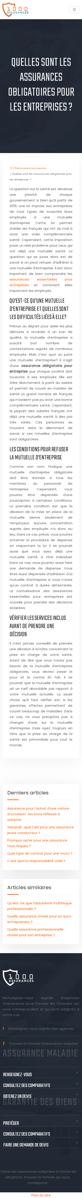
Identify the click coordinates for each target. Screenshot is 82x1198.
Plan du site (41, 1195)
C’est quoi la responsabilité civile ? (36, 860)
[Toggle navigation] (74, 9)
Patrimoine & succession (30, 168)
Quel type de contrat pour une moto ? (39, 853)
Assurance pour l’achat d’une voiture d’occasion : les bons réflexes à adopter (38, 814)
